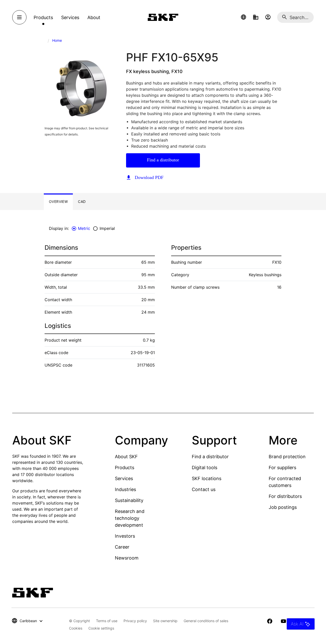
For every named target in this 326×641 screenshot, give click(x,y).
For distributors (285, 496)
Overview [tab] (58, 201)
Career (122, 547)
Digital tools (204, 467)
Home (57, 40)
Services (124, 478)
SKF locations (206, 478)
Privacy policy (135, 621)
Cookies (75, 628)
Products (124, 467)
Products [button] (43, 17)
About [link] (93, 17)
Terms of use (106, 621)
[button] (243, 17)
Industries (125, 489)
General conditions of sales (206, 621)
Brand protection (287, 456)
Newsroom (127, 558)
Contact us (203, 489)
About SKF (126, 456)
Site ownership (165, 621)
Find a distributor (163, 159)
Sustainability (129, 500)
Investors (125, 536)
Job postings (283, 507)
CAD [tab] (82, 201)
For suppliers (282, 467)
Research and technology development (129, 518)
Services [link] (70, 17)
